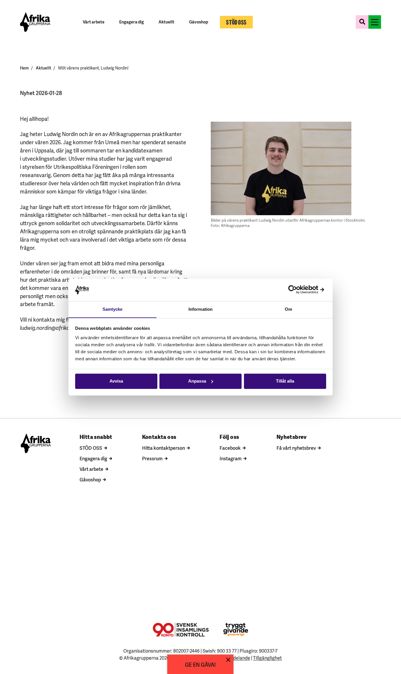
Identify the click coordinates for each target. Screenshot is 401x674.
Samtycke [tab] (112, 309)
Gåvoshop (90, 479)
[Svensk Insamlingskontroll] (181, 630)
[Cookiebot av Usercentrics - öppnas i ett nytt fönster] (300, 289)
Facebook (230, 447)
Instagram (231, 458)
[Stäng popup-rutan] (228, 660)
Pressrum (152, 458)
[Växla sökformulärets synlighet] (362, 22)
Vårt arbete (91, 468)
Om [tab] (288, 309)
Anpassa (197, 380)
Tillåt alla (285, 380)
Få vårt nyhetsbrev (296, 447)
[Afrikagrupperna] (35, 22)
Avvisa (116, 380)
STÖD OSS (91, 447)
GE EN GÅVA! (200, 664)
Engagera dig (93, 458)
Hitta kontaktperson (163, 447)
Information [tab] (200, 309)
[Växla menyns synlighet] (374, 22)
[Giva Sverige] (235, 629)
